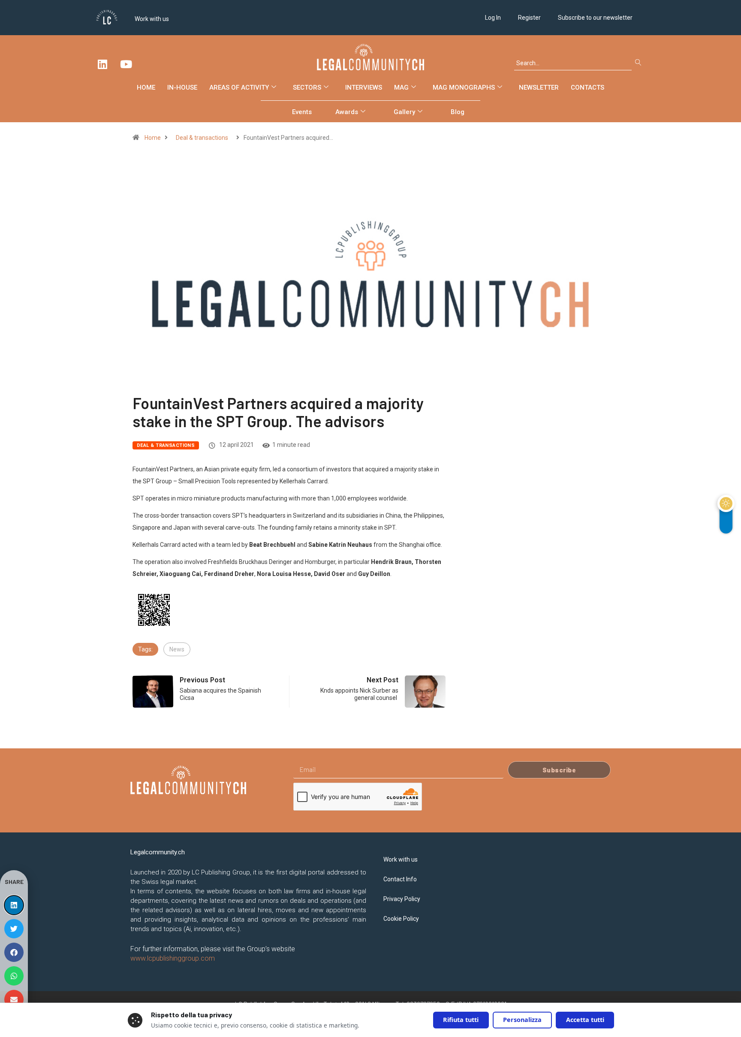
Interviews (363, 87)
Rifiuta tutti (461, 1020)
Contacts (587, 87)
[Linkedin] (102, 64)
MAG (401, 87)
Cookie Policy (401, 918)
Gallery (404, 112)
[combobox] (573, 63)
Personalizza (522, 1020)
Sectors (307, 87)
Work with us (152, 18)
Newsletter (539, 87)
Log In (493, 17)
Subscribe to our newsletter (595, 17)
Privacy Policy (401, 898)
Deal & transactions (202, 137)
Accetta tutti (585, 1020)
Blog (457, 112)
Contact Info (400, 879)
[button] (14, 905)
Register (529, 17)
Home (146, 87)
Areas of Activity (239, 87)
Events (302, 112)
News (176, 649)
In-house (182, 87)
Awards (346, 112)
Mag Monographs (464, 87)
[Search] (640, 63)
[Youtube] (126, 64)
